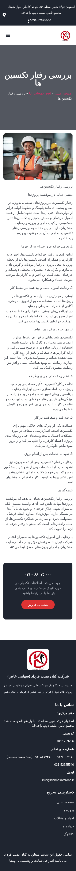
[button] (7, 35)
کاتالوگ (69, 834)
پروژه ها (68, 810)
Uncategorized (40, 93)
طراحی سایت (43, 860)
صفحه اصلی (63, 93)
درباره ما (68, 826)
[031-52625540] (28, 21)
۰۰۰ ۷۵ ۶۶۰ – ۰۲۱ (38, 574)
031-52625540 (41, 20)
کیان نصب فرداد (15, 854)
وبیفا (12, 860)
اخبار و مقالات (64, 818)
